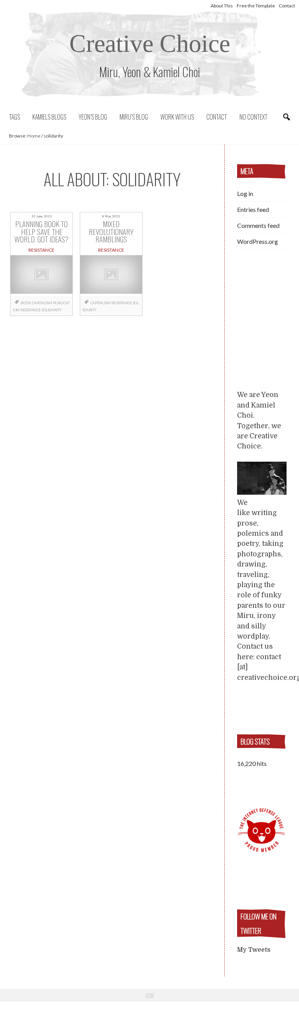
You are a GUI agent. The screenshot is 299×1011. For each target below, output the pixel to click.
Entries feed (253, 209)
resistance (30, 309)
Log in (245, 193)
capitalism (42, 302)
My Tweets (253, 949)
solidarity (52, 309)
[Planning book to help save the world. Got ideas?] (41, 275)
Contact (287, 6)
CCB (149, 995)
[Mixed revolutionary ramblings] (111, 275)
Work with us (177, 117)
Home (33, 136)
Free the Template (256, 6)
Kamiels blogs (49, 117)
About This (222, 6)
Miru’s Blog (134, 117)
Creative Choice (149, 43)
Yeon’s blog (93, 117)
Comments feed (258, 225)
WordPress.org (257, 241)
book (26, 302)
